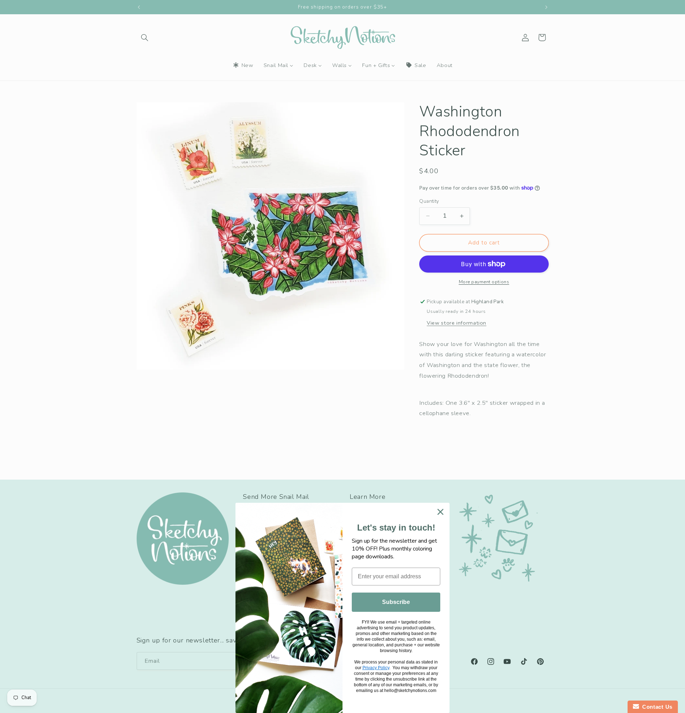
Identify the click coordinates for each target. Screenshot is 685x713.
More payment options (484, 282)
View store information (456, 322)
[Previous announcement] (139, 7)
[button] (145, 37)
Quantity (429, 201)
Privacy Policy (375, 667)
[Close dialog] (440, 512)
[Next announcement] (546, 7)
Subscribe (396, 602)
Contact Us (656, 707)
